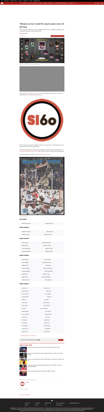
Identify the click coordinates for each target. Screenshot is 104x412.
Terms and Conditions (60, 403)
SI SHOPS (30, 0)
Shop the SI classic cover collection (28, 335)
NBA (29, 3)
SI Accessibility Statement (74, 403)
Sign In (101, 3)
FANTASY (45, 3)
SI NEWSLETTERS (13, 0)
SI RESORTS (25, 0)
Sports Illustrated (26, 394)
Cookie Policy (37, 403)
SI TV (74, 3)
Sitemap (26, 405)
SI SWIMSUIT (6, 0)
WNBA (40, 3)
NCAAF (36, 3)
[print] (27, 389)
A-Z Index (37, 405)
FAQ (45, 405)
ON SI (2, 0)
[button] (51, 3)
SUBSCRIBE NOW (36, 0)
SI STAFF (27, 382)
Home (20, 394)
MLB (32, 3)
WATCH (70, 3)
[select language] (98, 3)
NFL (21, 3)
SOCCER (25, 3)
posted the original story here (43, 154)
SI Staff (20, 33)
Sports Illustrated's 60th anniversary (32, 93)
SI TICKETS (20, 0)
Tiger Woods (24, 331)
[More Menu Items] (77, 3)
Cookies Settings (59, 405)
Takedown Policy (48, 403)
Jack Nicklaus (47, 331)
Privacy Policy (27, 403)
